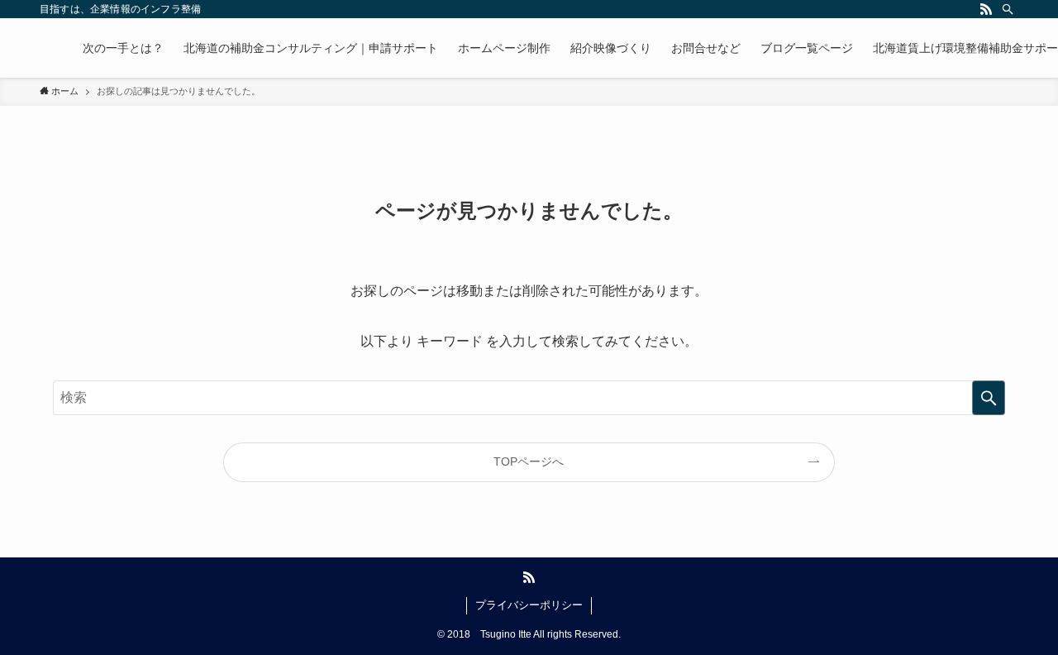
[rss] (986, 9)
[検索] (1007, 9)
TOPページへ (528, 461)
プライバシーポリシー (529, 605)
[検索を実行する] (988, 397)
